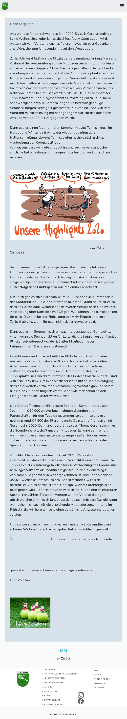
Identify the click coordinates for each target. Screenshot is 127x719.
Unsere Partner (54, 682)
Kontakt (49, 695)
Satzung (49, 669)
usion (101, 683)
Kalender (99, 688)
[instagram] (81, 695)
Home (97, 670)
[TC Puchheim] (5, 6)
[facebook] (81, 701)
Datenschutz (52, 700)
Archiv (48, 687)
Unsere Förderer (54, 678)
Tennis (98, 675)
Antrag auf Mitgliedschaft (61, 674)
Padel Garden (102, 679)
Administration (53, 704)
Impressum (50, 691)
